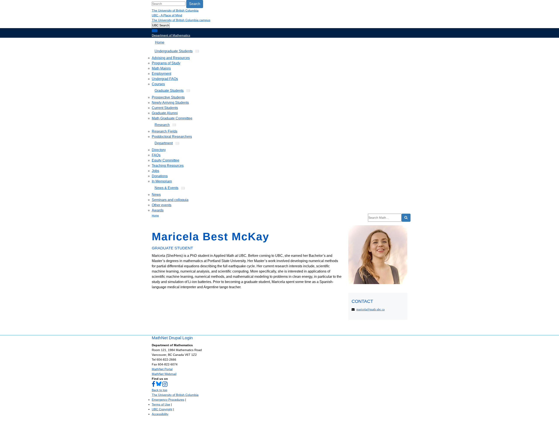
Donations (160, 176)
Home (159, 42)
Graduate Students (169, 90)
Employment (161, 73)
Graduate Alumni (165, 113)
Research (162, 125)
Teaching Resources (168, 165)
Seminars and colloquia (170, 200)
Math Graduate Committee (172, 118)
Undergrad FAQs (165, 79)
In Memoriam (162, 181)
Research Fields (164, 131)
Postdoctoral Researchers (172, 136)
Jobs (155, 171)
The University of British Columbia (175, 10)
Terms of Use (161, 404)
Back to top (159, 390)
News (156, 194)
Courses (158, 84)
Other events (161, 205)
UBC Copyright (162, 409)
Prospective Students (168, 97)
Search (194, 4)
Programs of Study (166, 63)
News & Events (166, 188)
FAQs (156, 155)
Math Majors (161, 68)
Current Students (165, 108)
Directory (159, 150)
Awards (158, 210)
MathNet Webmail (164, 374)
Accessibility (160, 414)
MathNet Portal (162, 369)
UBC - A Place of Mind (167, 15)
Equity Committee (165, 160)
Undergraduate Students (174, 51)
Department (164, 143)
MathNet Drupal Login (172, 338)
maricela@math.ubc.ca (370, 309)
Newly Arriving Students (170, 102)
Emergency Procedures (168, 399)
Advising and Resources (171, 58)
